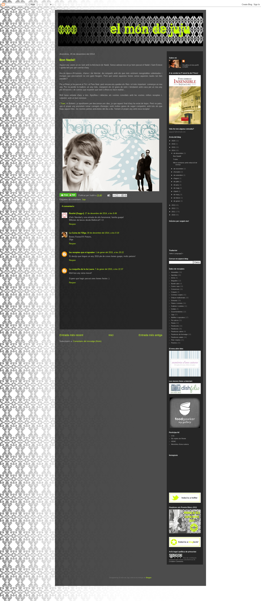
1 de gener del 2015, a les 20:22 (110, 252)
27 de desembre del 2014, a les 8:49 (101, 213)
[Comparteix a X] (119, 195)
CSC (173, 436)
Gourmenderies (177, 312)
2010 (174, 215)
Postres (174, 343)
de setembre (178, 175)
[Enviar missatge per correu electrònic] (108, 195)
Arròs (173, 278)
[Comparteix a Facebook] (122, 195)
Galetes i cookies (177, 306)
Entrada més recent (71, 335)
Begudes (174, 281)
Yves (63, 103)
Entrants (174, 300)
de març (177, 194)
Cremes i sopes (177, 295)
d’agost (176, 178)
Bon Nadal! (67, 60)
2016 (174, 144)
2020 (174, 141)
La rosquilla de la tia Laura (81, 269)
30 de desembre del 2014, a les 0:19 (103, 233)
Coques (174, 292)
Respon (72, 224)
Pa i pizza (174, 320)
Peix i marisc (175, 340)
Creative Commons (176, 561)
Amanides (174, 272)
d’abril (176, 191)
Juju (84, 199)
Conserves (175, 289)
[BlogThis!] (116, 195)
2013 (174, 205)
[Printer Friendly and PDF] (68, 195)
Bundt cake (175, 283)
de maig (177, 188)
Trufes (175, 159)
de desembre (179, 153)
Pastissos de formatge (179, 334)
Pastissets (175, 326)
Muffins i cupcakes (178, 317)
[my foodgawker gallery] (185, 427)
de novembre (179, 169)
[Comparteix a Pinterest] (125, 195)
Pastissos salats (177, 337)
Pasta (173, 323)
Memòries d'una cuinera (180, 444)
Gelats (173, 309)
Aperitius (174, 275)
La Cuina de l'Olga (77, 233)
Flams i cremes (176, 303)
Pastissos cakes (177, 331)
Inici (111, 335)
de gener (177, 201)
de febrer (177, 198)
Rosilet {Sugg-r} (76, 213)
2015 (174, 147)
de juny (176, 185)
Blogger (148, 577)
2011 (174, 212)
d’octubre (177, 172)
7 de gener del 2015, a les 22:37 (109, 269)
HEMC (173, 441)
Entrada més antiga (150, 335)
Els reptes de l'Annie (178, 438)
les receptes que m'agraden (82, 252)
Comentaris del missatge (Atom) (87, 341)
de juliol (176, 181)
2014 (174, 150)
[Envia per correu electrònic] (114, 195)
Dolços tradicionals (178, 298)
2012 (174, 208)
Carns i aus (175, 286)
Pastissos (174, 329)
